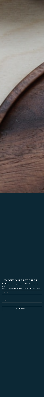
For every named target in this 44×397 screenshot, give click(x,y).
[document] (22, 198)
